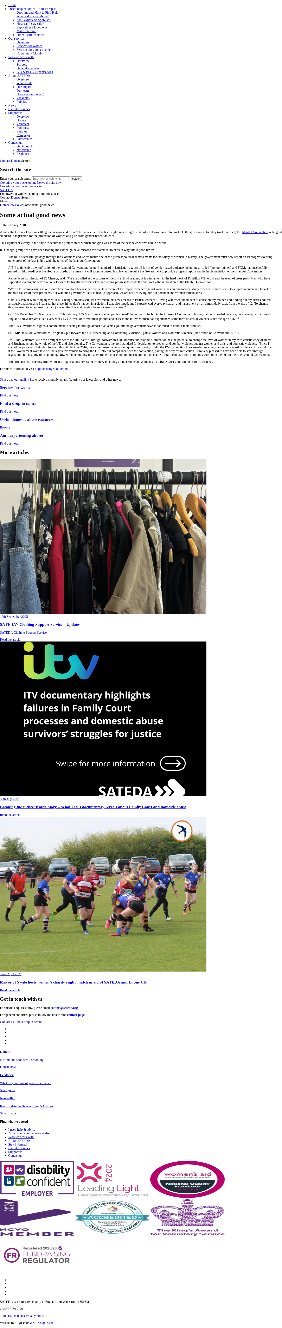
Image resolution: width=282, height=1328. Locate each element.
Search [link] (25, 160)
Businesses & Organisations (35, 72)
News (12, 105)
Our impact (24, 87)
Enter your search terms (15, 178)
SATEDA (6, 190)
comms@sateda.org (65, 1008)
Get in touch (25, 146)
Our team (23, 90)
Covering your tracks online (18, 182)
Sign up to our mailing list (17, 379)
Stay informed (17, 1144)
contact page (76, 1015)
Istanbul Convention (255, 232)
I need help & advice (21, 1129)
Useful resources (19, 109)
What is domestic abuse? (33, 16)
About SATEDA (19, 75)
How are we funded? (30, 94)
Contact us (15, 142)
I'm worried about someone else (29, 1133)
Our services (16, 38)
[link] (141, 201)
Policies (22, 101)
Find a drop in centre (28, 1022)
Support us (15, 113)
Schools (22, 64)
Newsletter (24, 150)
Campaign (23, 135)
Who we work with (21, 57)
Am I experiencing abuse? (34, 20)
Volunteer (23, 124)
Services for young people (34, 49)
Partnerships (24, 139)
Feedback (23, 153)
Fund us (22, 131)
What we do (24, 83)
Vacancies (23, 98)
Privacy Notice (35, 1315)
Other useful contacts (30, 35)
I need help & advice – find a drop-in (32, 9)
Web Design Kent (41, 1322)
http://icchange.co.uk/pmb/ (51, 368)
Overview (23, 42)
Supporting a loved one (32, 27)
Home (12, 5)
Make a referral (26, 31)
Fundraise (23, 127)
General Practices (28, 68)
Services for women (30, 46)
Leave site (34, 186)
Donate (21, 120)
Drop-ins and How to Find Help (37, 12)
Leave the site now (49, 182)
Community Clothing (30, 53)
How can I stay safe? (30, 23)
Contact (5, 160)
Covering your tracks (13, 186)
